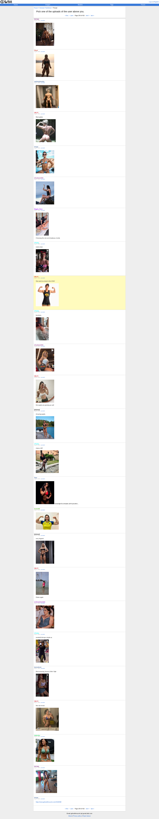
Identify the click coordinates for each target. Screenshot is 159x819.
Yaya (35, 477)
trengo (36, 146)
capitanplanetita (39, 81)
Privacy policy (77, 816)
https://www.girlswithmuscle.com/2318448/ (48, 802)
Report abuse (87, 816)
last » (92, 15)
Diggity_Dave (38, 209)
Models (80, 5)
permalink (43, 20)
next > (88, 15)
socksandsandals (39, 602)
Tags (111, 5)
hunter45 (37, 508)
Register (156, 2)
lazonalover (37, 667)
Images (47, 5)
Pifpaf (36, 50)
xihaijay (36, 242)
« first (66, 15)
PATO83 (36, 19)
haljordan (37, 735)
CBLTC (36, 112)
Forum (143, 5)
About (70, 816)
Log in (151, 2)
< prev (71, 15)
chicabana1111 (38, 178)
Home (16, 5)
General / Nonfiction (45, 8)
